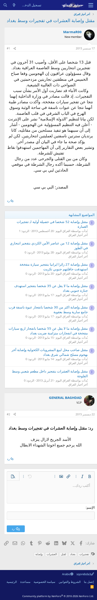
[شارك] (15, 48)
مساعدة (25, 582)
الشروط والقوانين (70, 582)
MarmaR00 (72, 32)
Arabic (66, 574)
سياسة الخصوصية (44, 582)
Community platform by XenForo (58, 596)
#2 (8, 414)
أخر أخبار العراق (78, 235)
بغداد (72, 554)
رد (8, 201)
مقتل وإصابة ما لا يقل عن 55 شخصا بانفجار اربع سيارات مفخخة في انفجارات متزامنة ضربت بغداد (48, 330)
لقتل (63, 554)
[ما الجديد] (14, 5)
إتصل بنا (89, 582)
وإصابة (39, 554)
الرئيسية (12, 582)
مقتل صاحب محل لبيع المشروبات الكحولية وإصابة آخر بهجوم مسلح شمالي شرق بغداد (50, 352)
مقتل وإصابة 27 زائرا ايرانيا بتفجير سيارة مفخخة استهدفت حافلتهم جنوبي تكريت (54, 266)
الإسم (91, 507)
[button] (89, 476)
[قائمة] (90, 5)
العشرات (52, 554)
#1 (8, 48)
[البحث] (5, 5)
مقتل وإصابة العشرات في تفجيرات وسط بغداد (51, 20)
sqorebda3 (83, 574)
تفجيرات (84, 554)
